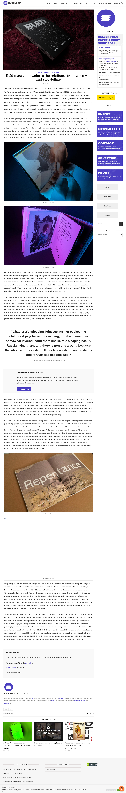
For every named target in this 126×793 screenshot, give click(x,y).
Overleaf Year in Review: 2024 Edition (48, 743)
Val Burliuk (28, 663)
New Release (55, 72)
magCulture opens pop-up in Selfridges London (17, 777)
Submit (93, 3)
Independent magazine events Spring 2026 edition (18, 781)
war (11, 709)
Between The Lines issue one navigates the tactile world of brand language (16, 745)
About (55, 3)
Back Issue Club (105, 3)
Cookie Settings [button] (111, 790)
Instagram (7, 703)
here (33, 698)
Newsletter (77, 3)
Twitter (83, 700)
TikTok (107, 187)
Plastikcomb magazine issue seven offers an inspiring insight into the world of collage (77, 745)
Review (40, 72)
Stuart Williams (9, 713)
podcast (61, 698)
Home (48, 3)
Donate (117, 3)
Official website (11, 667)
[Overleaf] (12, 3)
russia (6, 709)
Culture (47, 72)
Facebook (77, 700)
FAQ (86, 3)
